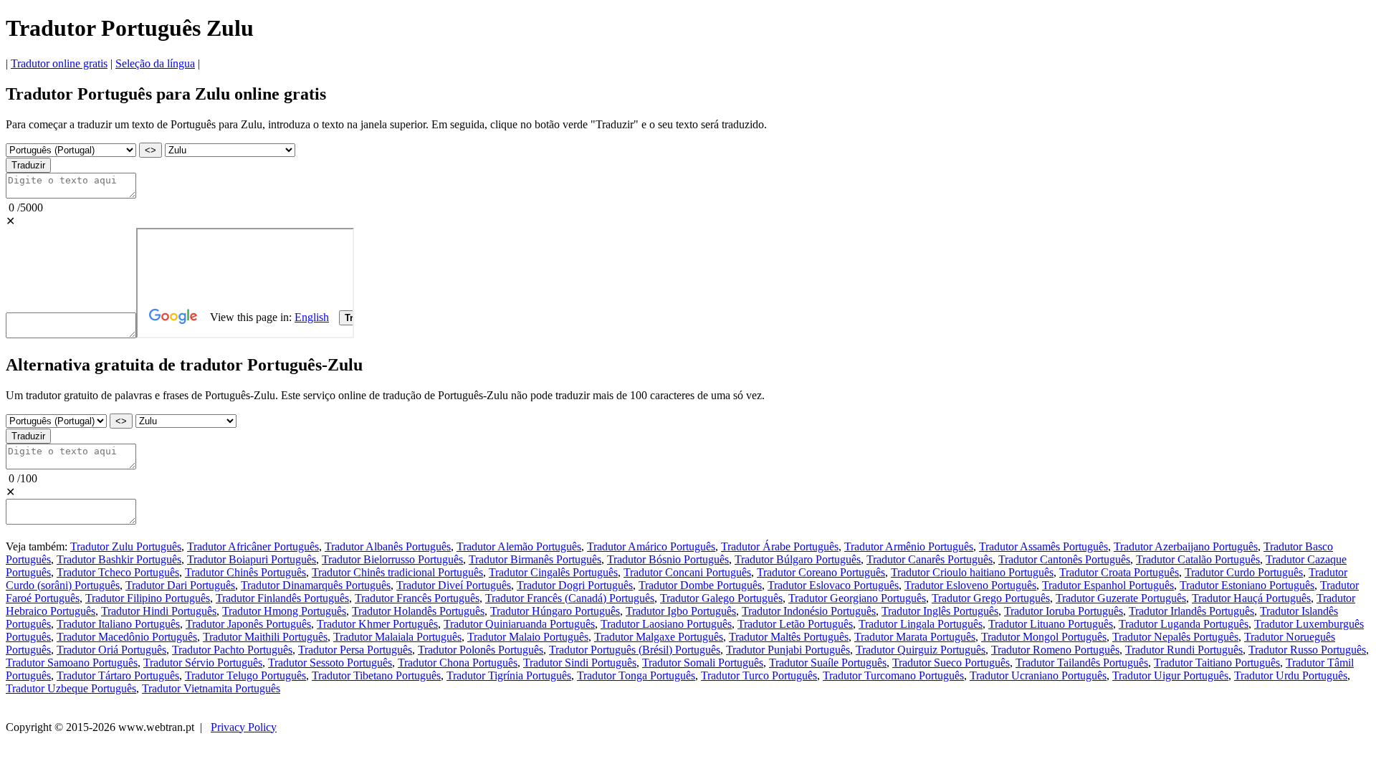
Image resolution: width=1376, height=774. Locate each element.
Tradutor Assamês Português (1043, 546)
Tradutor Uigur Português (1170, 675)
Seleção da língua (155, 63)
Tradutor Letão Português (795, 624)
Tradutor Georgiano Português (857, 598)
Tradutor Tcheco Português (118, 572)
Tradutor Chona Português (457, 662)
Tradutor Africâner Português (253, 546)
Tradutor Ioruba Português (1063, 611)
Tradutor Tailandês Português (1082, 662)
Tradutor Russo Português (1307, 650)
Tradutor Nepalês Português (1175, 637)
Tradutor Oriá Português (111, 650)
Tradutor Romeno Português (1055, 650)
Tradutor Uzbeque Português (71, 688)
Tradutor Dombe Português (700, 585)
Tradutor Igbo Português (681, 611)
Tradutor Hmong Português (284, 611)
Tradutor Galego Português (721, 598)
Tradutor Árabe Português (779, 546)
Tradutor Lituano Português (1050, 624)
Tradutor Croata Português (1119, 572)
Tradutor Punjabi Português (788, 650)
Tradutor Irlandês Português (1191, 611)
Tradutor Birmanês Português (535, 559)
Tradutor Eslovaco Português (833, 585)
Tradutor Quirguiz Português (920, 650)
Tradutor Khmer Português (377, 624)
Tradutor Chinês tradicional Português (397, 572)
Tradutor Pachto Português (232, 650)
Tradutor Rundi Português (1184, 650)
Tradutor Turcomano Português (893, 675)
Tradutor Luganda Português (1183, 624)
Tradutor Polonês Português (480, 650)
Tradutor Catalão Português (1198, 559)
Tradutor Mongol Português (1044, 637)
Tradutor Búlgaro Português (798, 559)
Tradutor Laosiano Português (666, 624)
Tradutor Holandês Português (418, 611)
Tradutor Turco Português (759, 675)
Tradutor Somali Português (702, 662)
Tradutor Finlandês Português (282, 598)
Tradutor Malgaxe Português (658, 637)
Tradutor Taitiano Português (1217, 662)
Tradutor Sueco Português (951, 662)
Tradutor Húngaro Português (555, 611)
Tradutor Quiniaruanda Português (519, 624)
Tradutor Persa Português (355, 650)
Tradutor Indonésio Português (809, 611)
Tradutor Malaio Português (527, 637)
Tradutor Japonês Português (248, 624)
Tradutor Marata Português (914, 637)
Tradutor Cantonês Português (1064, 559)
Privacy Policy (244, 727)
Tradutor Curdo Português (1244, 572)
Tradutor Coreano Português (821, 572)
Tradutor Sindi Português (579, 662)
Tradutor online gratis (59, 63)
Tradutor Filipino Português (147, 598)
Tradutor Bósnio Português (668, 559)
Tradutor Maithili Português (265, 637)
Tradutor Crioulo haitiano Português (972, 572)
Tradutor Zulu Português (125, 546)
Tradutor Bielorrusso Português (392, 559)
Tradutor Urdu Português (1290, 675)
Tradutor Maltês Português (789, 637)
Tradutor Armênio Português (908, 546)
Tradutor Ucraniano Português (1038, 675)
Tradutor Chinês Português (245, 572)
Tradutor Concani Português (687, 572)
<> (150, 150)
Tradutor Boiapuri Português (251, 559)
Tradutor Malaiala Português (397, 637)
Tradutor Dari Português (180, 585)
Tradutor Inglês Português (940, 611)
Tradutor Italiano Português (118, 624)
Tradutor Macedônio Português (127, 637)
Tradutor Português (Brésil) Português (634, 650)
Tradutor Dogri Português (575, 585)
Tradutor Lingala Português (921, 624)
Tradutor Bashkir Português (119, 559)
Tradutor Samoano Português (72, 662)
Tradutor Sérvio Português (202, 662)
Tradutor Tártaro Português (118, 675)
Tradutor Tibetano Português (376, 675)
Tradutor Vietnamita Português (211, 688)
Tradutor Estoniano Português (1247, 585)
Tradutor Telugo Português (245, 675)
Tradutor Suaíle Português (828, 662)
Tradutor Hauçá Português (1251, 598)
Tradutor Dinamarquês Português (316, 585)
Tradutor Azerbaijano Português (1186, 546)
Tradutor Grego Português (991, 598)
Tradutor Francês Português (417, 598)
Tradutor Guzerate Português (1121, 598)
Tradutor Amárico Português (651, 546)
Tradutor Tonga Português (636, 675)
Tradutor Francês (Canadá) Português (569, 598)
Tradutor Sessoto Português (330, 662)
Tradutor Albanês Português (388, 546)
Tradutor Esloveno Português (970, 585)
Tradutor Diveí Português (453, 585)
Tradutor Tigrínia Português (508, 675)
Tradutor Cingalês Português (553, 572)
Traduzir (28, 165)
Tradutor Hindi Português (158, 611)
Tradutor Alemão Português (519, 546)
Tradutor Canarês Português (929, 559)
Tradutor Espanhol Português (1108, 585)
